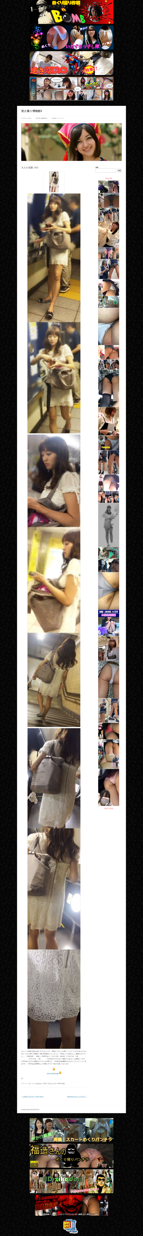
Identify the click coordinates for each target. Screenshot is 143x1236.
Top (138, 1231)
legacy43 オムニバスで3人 (77, 1096)
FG (29, 1083)
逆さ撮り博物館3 (31, 111)
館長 (63, 1083)
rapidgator (38, 1083)
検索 (97, 167)
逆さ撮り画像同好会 (41, 118)
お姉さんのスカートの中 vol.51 (32, 1096)
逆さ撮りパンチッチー (58, 118)
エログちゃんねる (26, 118)
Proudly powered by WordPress (30, 1109)
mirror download (53, 1073)
